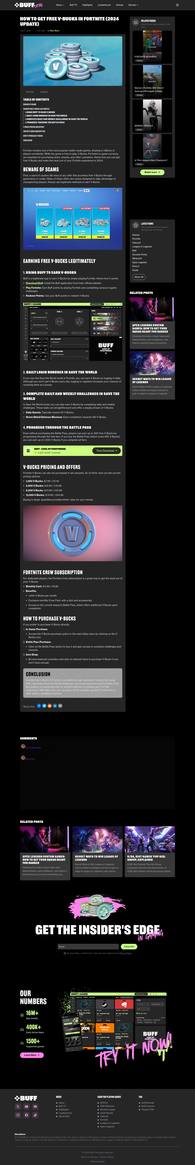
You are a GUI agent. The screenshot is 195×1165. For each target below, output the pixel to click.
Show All (139, 277)
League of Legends (109, 1123)
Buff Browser (148, 1102)
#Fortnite (30, 92)
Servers (132, 5)
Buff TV (73, 5)
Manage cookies (97, 1161)
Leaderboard (104, 5)
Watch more (150, 172)
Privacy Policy (125, 953)
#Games (44, 92)
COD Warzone (107, 1106)
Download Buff (34, 283)
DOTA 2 (104, 1102)
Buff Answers (148, 1106)
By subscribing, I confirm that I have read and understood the (99, 953)
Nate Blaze (54, 30)
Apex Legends (107, 1126)
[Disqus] (97, 776)
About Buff (64, 1116)
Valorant (104, 1116)
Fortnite (104, 1119)
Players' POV (148, 1109)
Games (119, 5)
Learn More (30, 1055)
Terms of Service (89, 1157)
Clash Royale (106, 1113)
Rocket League (107, 1109)
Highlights (87, 5)
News (59, 5)
